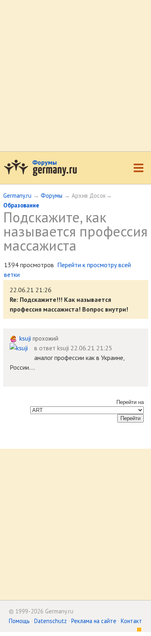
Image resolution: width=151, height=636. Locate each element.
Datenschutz (50, 621)
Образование (21, 205)
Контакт (131, 621)
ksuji (25, 338)
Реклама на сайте (93, 621)
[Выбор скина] (136, 630)
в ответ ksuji (51, 348)
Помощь (19, 621)
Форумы (44, 162)
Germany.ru (17, 195)
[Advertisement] (75, 75)
